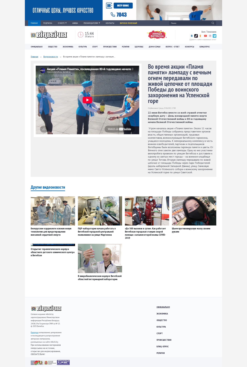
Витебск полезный (128, 23)
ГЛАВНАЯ (34, 23)
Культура (83, 46)
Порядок (34, 332)
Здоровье (139, 46)
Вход (203, 31)
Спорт (95, 46)
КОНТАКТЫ (110, 23)
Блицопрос (205, 46)
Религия (125, 46)
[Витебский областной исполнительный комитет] (50, 364)
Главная (34, 56)
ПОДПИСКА (47, 23)
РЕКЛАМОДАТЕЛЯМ (91, 23)
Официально (37, 46)
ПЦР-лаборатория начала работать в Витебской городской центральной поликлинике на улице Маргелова (97, 231)
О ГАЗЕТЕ (61, 23)
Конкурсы (189, 46)
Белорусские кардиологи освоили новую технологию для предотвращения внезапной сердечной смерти (51, 231)
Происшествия (109, 46)
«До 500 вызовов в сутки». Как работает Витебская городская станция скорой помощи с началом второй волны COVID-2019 (145, 233)
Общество (52, 46)
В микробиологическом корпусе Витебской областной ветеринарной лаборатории (99, 277)
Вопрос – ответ (173, 46)
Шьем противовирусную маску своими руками (191, 230)
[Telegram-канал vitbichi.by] (214, 37)
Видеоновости (50, 56)
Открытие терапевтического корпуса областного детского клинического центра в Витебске (52, 252)
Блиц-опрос (163, 346)
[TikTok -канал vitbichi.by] (196, 37)
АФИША (75, 23)
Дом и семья (154, 46)
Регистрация (211, 31)
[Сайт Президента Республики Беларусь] (37, 364)
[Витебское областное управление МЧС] (63, 364)
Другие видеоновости (48, 187)
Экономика (68, 46)
